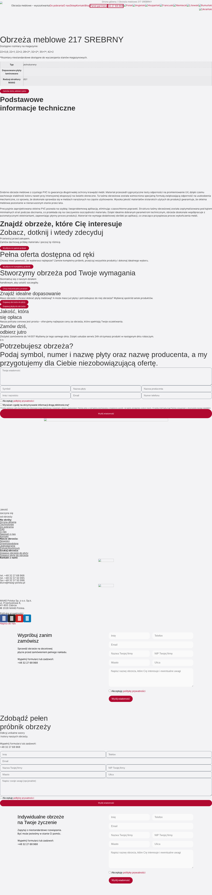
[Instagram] (12, 618)
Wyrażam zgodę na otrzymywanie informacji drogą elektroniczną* (36, 405)
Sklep (73, 5)
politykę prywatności (23, 401)
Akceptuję (18, 401)
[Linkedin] (27, 618)
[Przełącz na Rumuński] (205, 5)
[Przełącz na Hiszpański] (152, 5)
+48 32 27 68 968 (14, 575)
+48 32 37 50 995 (14, 577)
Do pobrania (56, 5)
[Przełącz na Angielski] (139, 5)
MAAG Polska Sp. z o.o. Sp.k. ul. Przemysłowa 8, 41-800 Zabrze (16, 603)
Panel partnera (98, 5)
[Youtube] (19, 618)
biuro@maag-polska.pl (12, 582)
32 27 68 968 (115, 5)
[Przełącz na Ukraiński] (205, 9)
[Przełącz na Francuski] (166, 5)
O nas (66, 5)
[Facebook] (4, 618)
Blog (87, 5)
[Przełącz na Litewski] (193, 5)
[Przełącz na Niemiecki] (180, 5)
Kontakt (80, 5)
